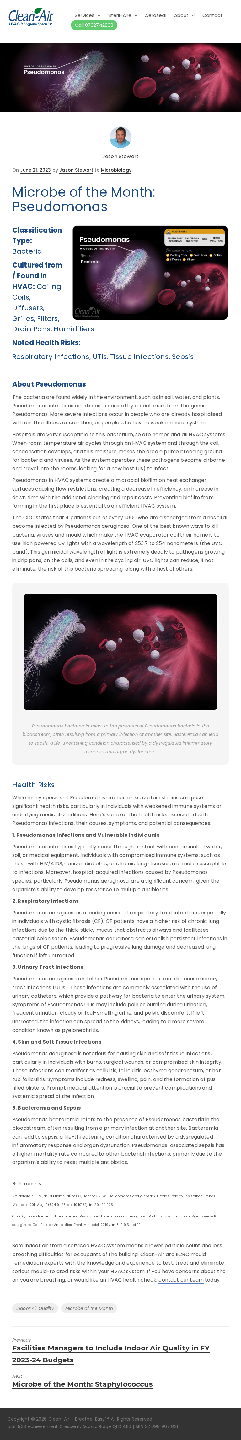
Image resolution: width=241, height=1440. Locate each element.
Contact (212, 15)
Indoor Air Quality (35, 1308)
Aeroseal (155, 15)
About (181, 15)
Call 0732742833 (94, 25)
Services (84, 15)
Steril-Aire (120, 15)
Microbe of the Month (89, 1308)
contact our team (181, 1279)
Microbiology (116, 170)
